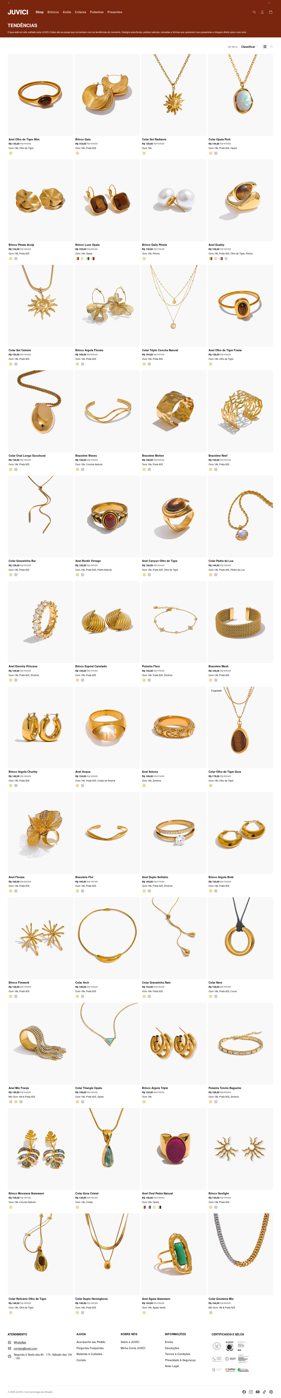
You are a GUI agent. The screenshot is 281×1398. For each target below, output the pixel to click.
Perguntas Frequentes (90, 1348)
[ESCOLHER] (68, 129)
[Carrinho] (270, 12)
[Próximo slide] (67, 95)
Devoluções (172, 1348)
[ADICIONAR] (134, 129)
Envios (169, 1342)
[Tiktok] (264, 1392)
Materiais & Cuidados (89, 1354)
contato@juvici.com (25, 1348)
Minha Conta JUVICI (133, 1348)
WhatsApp (20, 1342)
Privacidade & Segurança (180, 1360)
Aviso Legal (172, 1366)
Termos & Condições (177, 1354)
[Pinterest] (271, 1392)
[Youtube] (257, 1392)
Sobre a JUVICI (130, 1342)
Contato (81, 1360)
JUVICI (19, 1391)
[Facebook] (244, 1392)
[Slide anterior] (13, 95)
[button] (249, 46)
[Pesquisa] (254, 12)
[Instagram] (251, 1392)
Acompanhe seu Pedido (90, 1342)
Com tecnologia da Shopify (38, 1391)
